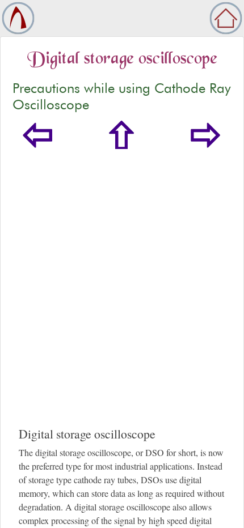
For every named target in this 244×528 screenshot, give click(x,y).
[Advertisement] (122, 299)
